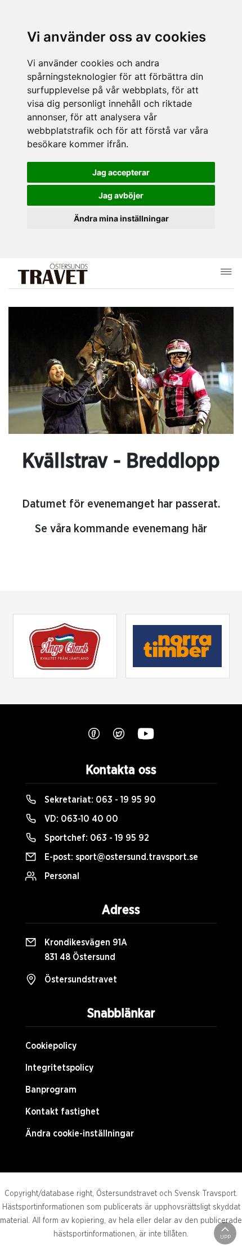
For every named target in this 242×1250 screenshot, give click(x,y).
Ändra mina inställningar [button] (121, 218)
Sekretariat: (99, 799)
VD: (80, 818)
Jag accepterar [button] (121, 172)
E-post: (120, 857)
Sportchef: (95, 838)
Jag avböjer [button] (121, 195)
